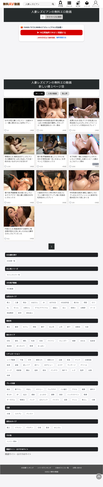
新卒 (19, 313)
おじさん (57, 427)
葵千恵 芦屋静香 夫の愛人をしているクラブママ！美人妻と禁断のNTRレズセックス (19, 195)
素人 (8, 302)
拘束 (8, 375)
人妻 (16, 302)
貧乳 (16, 341)
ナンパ (77, 360)
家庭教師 (10, 313)
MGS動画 (10, 288)
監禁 (82, 370)
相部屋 (18, 370)
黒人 (8, 427)
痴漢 (8, 365)
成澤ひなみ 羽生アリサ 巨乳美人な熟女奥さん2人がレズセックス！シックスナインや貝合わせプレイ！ (83, 122)
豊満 (31, 346)
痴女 (8, 389)
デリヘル (84, 365)
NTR (29, 360)
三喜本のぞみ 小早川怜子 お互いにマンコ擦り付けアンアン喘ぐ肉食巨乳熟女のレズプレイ (51, 195)
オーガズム (11, 399)
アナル (74, 389)
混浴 (44, 370)
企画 (60, 360)
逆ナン (37, 365)
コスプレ (18, 413)
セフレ (25, 327)
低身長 (92, 341)
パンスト (29, 413)
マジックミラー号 (13, 275)
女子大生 (52, 302)
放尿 (61, 394)
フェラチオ (52, 389)
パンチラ (54, 370)
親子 (42, 327)
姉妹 (34, 327)
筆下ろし (18, 389)
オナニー (39, 389)
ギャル (16, 308)
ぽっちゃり (21, 346)
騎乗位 (22, 399)
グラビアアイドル (41, 308)
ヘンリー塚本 (12, 441)
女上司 (51, 327)
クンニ (74, 399)
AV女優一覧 (11, 261)
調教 (52, 394)
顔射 (33, 394)
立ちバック (43, 399)
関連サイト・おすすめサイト (18, 454)
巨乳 (8, 341)
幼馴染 (77, 327)
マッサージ (71, 365)
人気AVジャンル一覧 (62, 468)
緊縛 (85, 394)
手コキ (9, 394)
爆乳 (24, 341)
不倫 (21, 360)
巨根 (39, 427)
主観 (93, 399)
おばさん (34, 302)
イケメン (18, 427)
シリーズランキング (44, 468)
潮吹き (92, 389)
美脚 (73, 341)
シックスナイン (73, 394)
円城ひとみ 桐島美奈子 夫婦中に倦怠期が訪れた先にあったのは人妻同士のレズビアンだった (19, 231)
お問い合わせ (77, 468)
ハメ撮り (64, 389)
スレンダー (63, 341)
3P (17, 394)
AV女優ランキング (27, 468)
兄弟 (86, 327)
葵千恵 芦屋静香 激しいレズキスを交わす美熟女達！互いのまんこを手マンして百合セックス (51, 159)
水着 (8, 413)
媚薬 (83, 389)
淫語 (65, 399)
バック (32, 399)
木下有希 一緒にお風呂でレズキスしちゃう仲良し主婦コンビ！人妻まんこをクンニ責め (84, 159)
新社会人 (29, 313)
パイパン (51, 341)
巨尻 (41, 341)
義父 (8, 327)
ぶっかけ (43, 394)
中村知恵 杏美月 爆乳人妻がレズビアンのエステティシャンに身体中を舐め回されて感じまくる (84, 195)
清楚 (85, 302)
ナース (92, 308)
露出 (28, 370)
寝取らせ (50, 360)
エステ (60, 365)
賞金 (68, 360)
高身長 (9, 346)
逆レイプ (26, 365)
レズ (73, 370)
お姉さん (26, 308)
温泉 (36, 370)
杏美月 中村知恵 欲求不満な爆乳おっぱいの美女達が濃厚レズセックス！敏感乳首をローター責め (50, 122)
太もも (82, 341)
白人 (64, 308)
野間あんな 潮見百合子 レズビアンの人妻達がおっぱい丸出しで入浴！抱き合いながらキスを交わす (19, 159)
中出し (28, 389)
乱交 (25, 394)
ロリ (93, 302)
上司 (60, 327)
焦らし (84, 399)
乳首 (33, 341)
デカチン (29, 427)
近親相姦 (88, 360)
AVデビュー (48, 365)
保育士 (73, 308)
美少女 (76, 302)
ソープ (9, 370)
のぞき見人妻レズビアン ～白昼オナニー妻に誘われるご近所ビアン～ (19, 121)
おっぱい (41, 346)
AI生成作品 (65, 302)
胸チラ (64, 370)
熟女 (24, 302)
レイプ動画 (11, 360)
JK (44, 302)
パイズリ (56, 399)
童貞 (47, 427)
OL (8, 308)
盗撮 (16, 365)
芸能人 (55, 308)
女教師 (83, 308)
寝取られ (39, 360)
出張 (90, 370)
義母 (16, 327)
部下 (68, 327)
